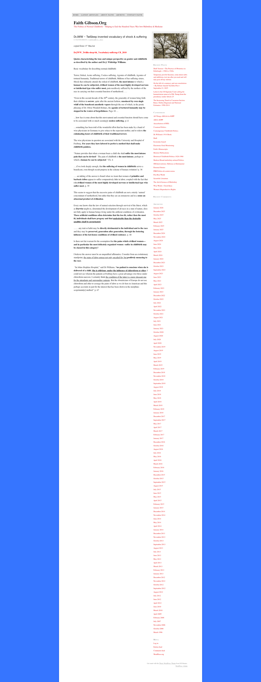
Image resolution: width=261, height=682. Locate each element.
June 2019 (157, 354)
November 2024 (159, 237)
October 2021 (158, 314)
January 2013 (158, 573)
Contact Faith (134, 15)
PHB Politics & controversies (164, 171)
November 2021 (159, 310)
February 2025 (158, 226)
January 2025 (158, 229)
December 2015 (159, 475)
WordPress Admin (181, 666)
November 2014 (159, 515)
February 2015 (158, 504)
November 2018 (159, 376)
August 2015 (158, 486)
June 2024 (157, 244)
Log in (155, 643)
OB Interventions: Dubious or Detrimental (168, 163)
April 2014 (157, 526)
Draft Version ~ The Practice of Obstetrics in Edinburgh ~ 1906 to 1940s (169, 69)
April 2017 (157, 427)
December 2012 (159, 577)
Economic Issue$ (159, 142)
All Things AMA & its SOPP (163, 116)
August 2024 (158, 240)
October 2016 (158, 445)
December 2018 (159, 372)
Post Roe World (159, 174)
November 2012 (159, 581)
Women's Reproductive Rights (164, 189)
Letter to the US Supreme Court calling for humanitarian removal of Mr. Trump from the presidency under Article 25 (169, 94)
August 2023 (158, 273)
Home (76, 15)
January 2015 (158, 507)
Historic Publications (161, 153)
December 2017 (159, 416)
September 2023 (159, 270)
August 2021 (158, 317)
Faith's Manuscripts (160, 149)
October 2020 (158, 332)
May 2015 (157, 496)
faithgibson (81, 40)
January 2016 (158, 471)
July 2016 (157, 453)
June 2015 (157, 493)
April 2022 (157, 306)
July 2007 (157, 621)
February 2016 (158, 467)
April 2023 (157, 284)
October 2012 (158, 584)
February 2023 (158, 288)
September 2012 (159, 588)
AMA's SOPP (158, 120)
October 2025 (158, 215)
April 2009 (157, 614)
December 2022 (159, 295)
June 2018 (157, 394)
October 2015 (158, 478)
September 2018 (159, 383)
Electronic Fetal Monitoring (163, 145)
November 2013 (159, 537)
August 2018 (158, 387)
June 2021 (157, 325)
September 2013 (159, 544)
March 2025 (157, 222)
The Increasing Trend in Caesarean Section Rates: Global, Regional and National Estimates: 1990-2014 (169, 102)
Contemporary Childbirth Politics (165, 131)
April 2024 (157, 251)
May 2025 (157, 218)
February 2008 (158, 617)
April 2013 (157, 562)
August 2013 (158, 548)
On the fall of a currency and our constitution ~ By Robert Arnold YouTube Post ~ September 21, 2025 (170, 85)
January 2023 (158, 292)
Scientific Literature (160, 178)
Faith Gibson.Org (90, 22)
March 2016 (157, 464)
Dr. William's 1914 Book (162, 134)
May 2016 (157, 456)
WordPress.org (158, 654)
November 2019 (159, 346)
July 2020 (157, 339)
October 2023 (158, 266)
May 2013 (157, 559)
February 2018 (158, 409)
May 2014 (157, 522)
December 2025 (159, 211)
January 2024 (158, 259)
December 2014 (159, 511)
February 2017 (158, 434)
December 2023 (159, 262)
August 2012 (158, 592)
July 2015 (157, 489)
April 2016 (157, 460)
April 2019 (157, 361)
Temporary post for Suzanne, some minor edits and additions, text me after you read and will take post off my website (170, 77)
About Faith (107, 15)
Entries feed (157, 647)
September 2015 (159, 482)
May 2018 (157, 398)
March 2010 (157, 610)
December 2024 (159, 233)
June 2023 (157, 277)
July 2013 (157, 551)
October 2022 (158, 299)
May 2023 (157, 281)
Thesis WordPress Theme (167, 663)
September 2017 (159, 420)
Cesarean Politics (159, 127)
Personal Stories (159, 167)
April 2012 (157, 603)
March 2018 (157, 405)
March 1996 (157, 632)
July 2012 (157, 595)
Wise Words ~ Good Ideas (162, 185)
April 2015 (157, 500)
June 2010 (157, 606)
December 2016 (159, 442)
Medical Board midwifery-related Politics (168, 160)
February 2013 (158, 570)
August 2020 (158, 335)
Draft (155, 138)
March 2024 (157, 255)
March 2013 (157, 566)
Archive (120, 15)
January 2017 (158, 438)
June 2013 (157, 555)
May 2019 (157, 357)
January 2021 (158, 328)
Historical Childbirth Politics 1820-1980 (168, 156)
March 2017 (157, 431)
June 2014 (157, 518)
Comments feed (159, 650)
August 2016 (158, 449)
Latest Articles (89, 15)
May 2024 (157, 248)
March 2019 (157, 365)
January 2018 (158, 412)
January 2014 (158, 529)
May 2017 (157, 423)
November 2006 (159, 625)
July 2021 (157, 321)
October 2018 (158, 379)
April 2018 (157, 401)
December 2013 (159, 533)
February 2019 (158, 368)
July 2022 (157, 303)
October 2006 (158, 628)
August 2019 (158, 350)
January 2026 (158, 207)
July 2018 (157, 390)
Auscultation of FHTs (161, 123)
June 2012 (157, 599)
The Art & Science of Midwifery (165, 182)
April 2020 (157, 343)
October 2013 (158, 540)
